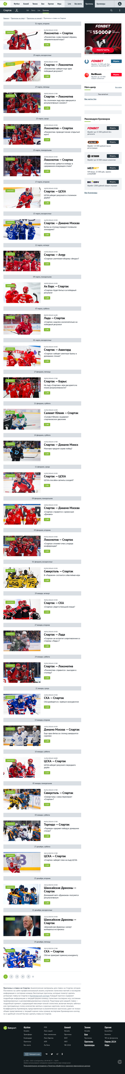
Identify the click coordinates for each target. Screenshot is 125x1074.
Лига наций (48, 1031)
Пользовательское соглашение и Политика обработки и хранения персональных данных (57, 1066)
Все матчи (118, 87)
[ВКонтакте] (46, 1054)
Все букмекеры (90, 193)
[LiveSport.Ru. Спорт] (9, 1029)
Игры (59, 3)
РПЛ (45, 1027)
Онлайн (26, 1031)
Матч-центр (90, 87)
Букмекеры (101, 3)
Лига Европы (48, 1038)
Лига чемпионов (50, 1034)
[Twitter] (52, 1054)
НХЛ (65, 1041)
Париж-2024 (110, 1041)
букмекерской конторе (40, 995)
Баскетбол (108, 1031)
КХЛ (65, 1038)
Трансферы (28, 1034)
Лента (33, 10)
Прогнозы (89, 3)
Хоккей (26, 3)
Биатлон (108, 1034)
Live (69, 3)
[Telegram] (57, 1054)
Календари (28, 1038)
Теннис (35, 3)
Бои (42, 3)
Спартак (7, 10)
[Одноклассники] (62, 1054)
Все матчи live (90, 99)
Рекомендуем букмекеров (97, 119)
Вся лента (78, 3)
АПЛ (45, 1041)
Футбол (17, 3)
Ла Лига (47, 1045)
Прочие (51, 3)
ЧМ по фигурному (111, 1038)
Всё (28, 10)
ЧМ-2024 (67, 1045)
